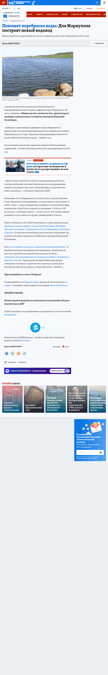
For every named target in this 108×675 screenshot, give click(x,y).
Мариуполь (12, 362)
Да (5, 16)
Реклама (89, 8)
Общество (5, 20)
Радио (79, 8)
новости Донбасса (59, 285)
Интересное (22, 362)
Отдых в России (76, 14)
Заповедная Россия (93, 14)
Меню (3, 2)
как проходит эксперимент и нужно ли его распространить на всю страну (47, 167)
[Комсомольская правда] (19, 3)
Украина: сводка (52, 14)
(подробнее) (10, 314)
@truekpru (25, 340)
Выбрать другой (14, 16)
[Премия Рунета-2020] (32, 3)
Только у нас (28, 14)
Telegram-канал (31, 282)
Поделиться (99, 43)
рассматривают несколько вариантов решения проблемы (36, 246)
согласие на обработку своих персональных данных (87, 457)
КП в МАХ (64, 14)
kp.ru (67, 346)
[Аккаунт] (104, 2)
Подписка (101, 8)
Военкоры (39, 14)
